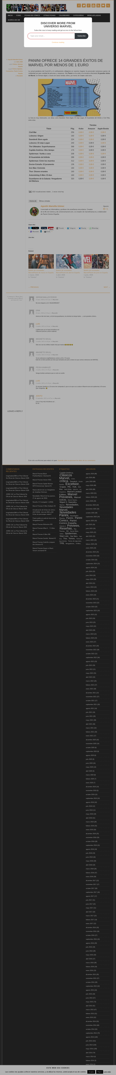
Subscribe (81, 36)
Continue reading (58, 42)
